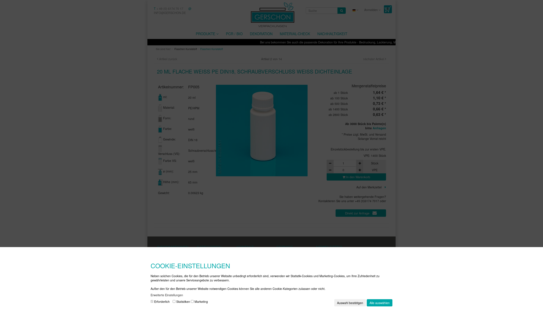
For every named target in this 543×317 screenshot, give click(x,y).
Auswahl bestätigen (350, 303)
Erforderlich (161, 301)
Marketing (201, 301)
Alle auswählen (379, 303)
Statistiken (182, 301)
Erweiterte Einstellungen (167, 295)
